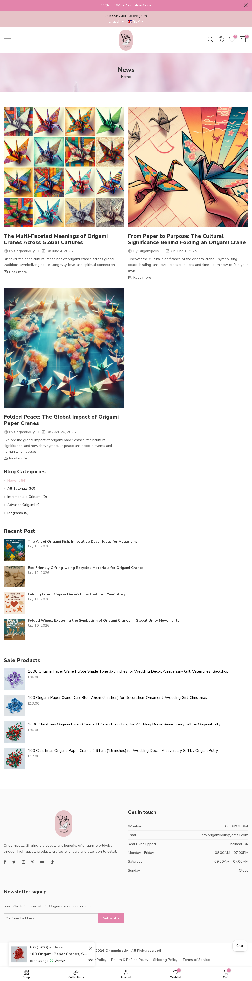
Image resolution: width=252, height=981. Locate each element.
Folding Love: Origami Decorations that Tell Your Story (76, 594)
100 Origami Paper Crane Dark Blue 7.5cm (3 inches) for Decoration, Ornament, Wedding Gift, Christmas (117, 697)
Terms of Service (196, 959)
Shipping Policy (165, 959)
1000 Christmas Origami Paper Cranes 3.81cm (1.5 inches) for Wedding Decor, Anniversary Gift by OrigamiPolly (124, 724)
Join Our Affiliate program (126, 15)
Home (126, 76)
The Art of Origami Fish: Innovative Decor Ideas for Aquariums (83, 541)
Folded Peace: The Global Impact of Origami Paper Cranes (61, 420)
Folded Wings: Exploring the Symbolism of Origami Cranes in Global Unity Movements (103, 621)
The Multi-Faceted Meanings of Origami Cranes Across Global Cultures (56, 239)
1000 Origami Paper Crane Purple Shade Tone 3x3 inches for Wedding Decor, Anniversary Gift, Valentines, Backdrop (128, 671)
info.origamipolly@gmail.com (224, 834)
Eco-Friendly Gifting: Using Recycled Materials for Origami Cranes (86, 568)
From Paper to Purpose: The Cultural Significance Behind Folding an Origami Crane (187, 239)
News (16, 480)
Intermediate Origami (27, 496)
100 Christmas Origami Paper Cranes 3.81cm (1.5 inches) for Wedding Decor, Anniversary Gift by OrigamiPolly (123, 750)
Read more (17, 271)
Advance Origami (24, 504)
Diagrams (17, 512)
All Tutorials (21, 488)
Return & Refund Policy (129, 959)
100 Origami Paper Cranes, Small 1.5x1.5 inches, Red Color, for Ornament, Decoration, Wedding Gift (58, 954)
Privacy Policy (95, 959)
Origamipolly (116, 950)
